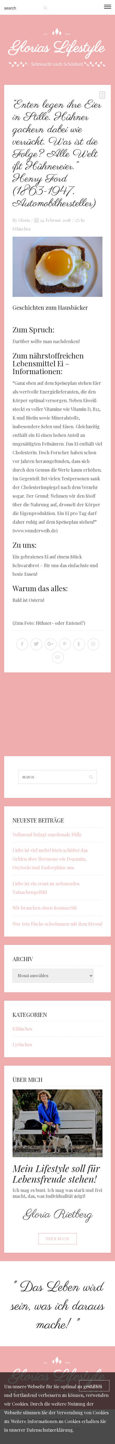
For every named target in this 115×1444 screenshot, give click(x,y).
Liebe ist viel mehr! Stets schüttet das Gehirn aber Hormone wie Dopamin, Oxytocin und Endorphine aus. (50, 858)
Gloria (24, 220)
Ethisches (22, 229)
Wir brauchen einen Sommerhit (45, 908)
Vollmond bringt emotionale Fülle (47, 834)
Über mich (58, 1238)
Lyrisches (22, 1044)
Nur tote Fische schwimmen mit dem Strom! (57, 924)
